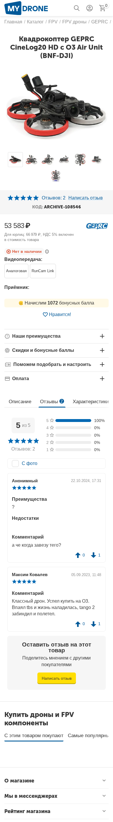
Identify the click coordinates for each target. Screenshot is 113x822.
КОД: (37, 207)
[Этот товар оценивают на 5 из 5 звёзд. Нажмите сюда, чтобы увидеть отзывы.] (23, 198)
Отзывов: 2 (53, 197)
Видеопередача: (23, 259)
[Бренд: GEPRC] (97, 225)
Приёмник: (16, 287)
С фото (29, 463)
